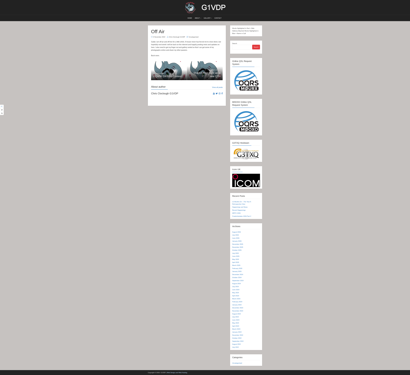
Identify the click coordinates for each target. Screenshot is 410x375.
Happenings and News (239, 207)
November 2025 (237, 247)
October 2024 (237, 277)
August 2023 (236, 314)
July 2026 (235, 235)
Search (234, 43)
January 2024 (237, 305)
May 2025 (235, 259)
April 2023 (235, 326)
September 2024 (238, 280)
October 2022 (237, 338)
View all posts (217, 87)
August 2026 (236, 232)
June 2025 (235, 256)
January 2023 (237, 332)
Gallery (207, 18)
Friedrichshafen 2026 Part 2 (241, 216)
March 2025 (236, 265)
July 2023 (235, 317)
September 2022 (238, 341)
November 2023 (237, 311)
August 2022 (236, 344)
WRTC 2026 (236, 213)
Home (189, 18)
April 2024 (235, 296)
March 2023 (236, 329)
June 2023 (235, 320)
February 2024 (237, 302)
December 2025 (237, 244)
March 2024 (236, 299)
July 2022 (235, 347)
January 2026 (237, 241)
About (197, 18)
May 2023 (235, 323)
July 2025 (235, 253)
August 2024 (236, 283)
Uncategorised (193, 37)
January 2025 (237, 271)
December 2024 (237, 274)
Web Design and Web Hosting (177, 372)
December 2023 (237, 308)
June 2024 (235, 289)
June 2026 (235, 238)
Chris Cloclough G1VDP (177, 37)
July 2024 (235, 286)
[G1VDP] (205, 7)
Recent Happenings (239, 210)
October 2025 (237, 250)
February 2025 (237, 268)
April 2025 (235, 262)
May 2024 (235, 292)
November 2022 (237, 335)
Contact (218, 18)
